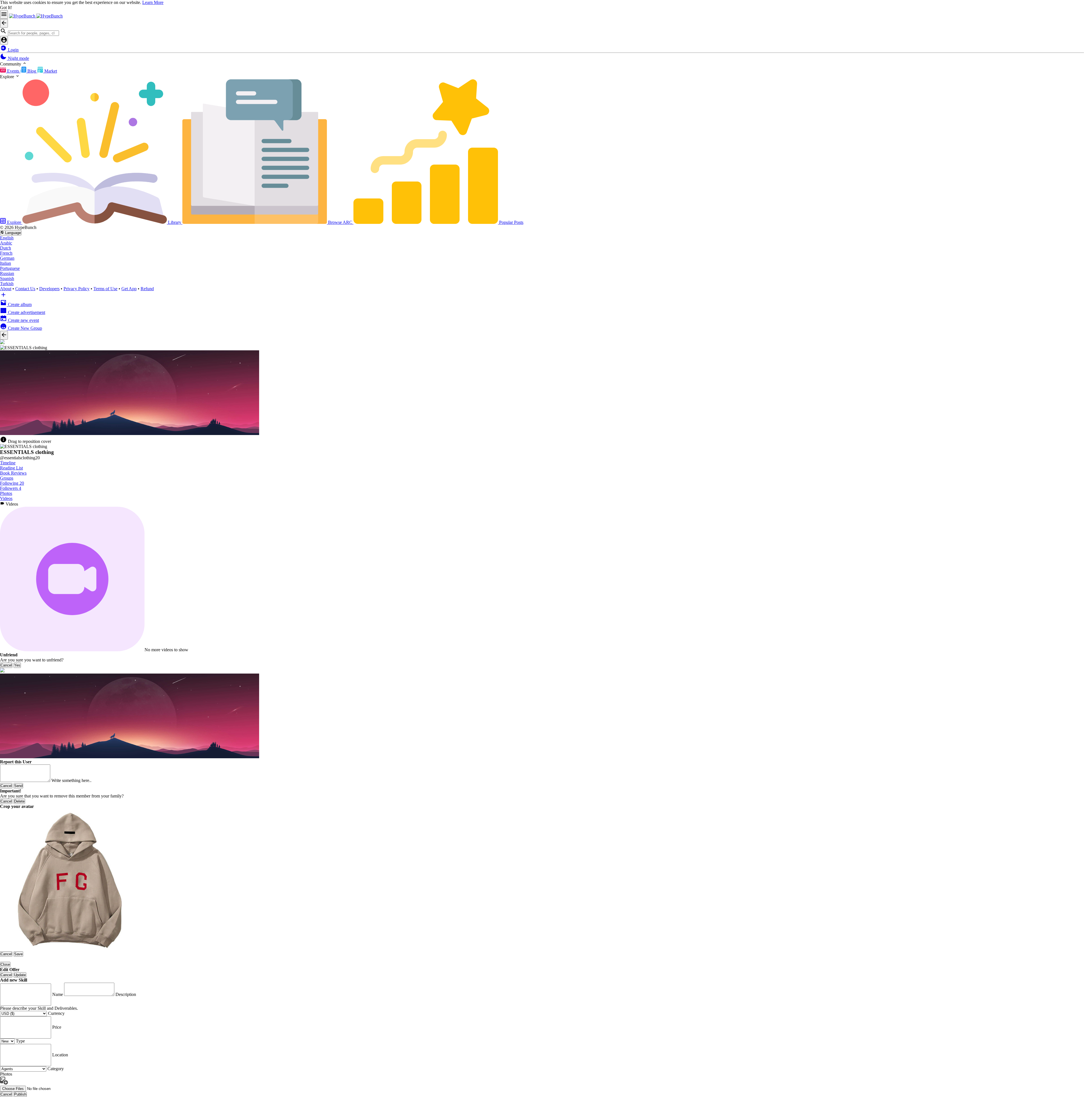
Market (50, 71)
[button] (542, 32)
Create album (19, 304)
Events (13, 71)
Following (12, 483)
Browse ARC (340, 222)
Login (13, 49)
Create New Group (24, 328)
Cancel (6, 665)
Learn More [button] (152, 2)
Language (12, 233)
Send (18, 786)
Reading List (11, 468)
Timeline (8, 462)
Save (18, 954)
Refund (147, 288)
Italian (5, 263)
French (6, 253)
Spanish (7, 278)
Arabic (6, 243)
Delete (19, 801)
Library (174, 222)
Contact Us (25, 288)
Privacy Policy (76, 288)
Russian (7, 273)
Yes (17, 665)
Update (20, 975)
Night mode (18, 58)
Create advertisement (26, 312)
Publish (20, 1094)
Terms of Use (105, 288)
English (7, 237)
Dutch (5, 248)
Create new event (23, 320)
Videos (6, 498)
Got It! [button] (6, 7)
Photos (6, 493)
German (7, 258)
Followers (10, 488)
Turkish (7, 283)
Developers (49, 288)
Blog (31, 71)
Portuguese (10, 268)
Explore (14, 222)
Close (5, 964)
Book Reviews (13, 473)
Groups (6, 478)
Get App (129, 288)
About (5, 288)
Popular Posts (510, 222)
